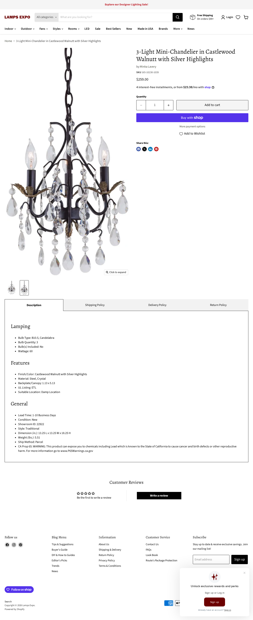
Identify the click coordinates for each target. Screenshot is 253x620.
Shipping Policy (94, 305)
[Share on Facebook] (138, 149)
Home (8, 41)
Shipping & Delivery (110, 550)
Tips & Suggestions (62, 544)
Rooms (72, 29)
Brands (163, 29)
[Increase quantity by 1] (168, 105)
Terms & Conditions (110, 566)
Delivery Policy (157, 305)
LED (86, 29)
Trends (55, 566)
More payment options (192, 126)
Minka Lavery (148, 67)
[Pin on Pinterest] (156, 149)
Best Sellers (113, 29)
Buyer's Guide (59, 550)
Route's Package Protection (161, 560)
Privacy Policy (107, 560)
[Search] (178, 17)
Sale (97, 29)
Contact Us (152, 544)
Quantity (141, 96)
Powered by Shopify (14, 609)
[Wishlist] (238, 17)
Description (34, 305)
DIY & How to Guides (63, 555)
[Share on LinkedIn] (150, 149)
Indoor (9, 29)
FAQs (148, 550)
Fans (42, 29)
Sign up (239, 559)
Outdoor (26, 29)
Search (8, 601)
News (190, 29)
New (129, 29)
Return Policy (218, 305)
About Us (104, 544)
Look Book (152, 555)
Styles (57, 29)
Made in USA (145, 29)
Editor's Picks (59, 560)
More (176, 29)
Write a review (159, 496)
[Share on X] (144, 149)
